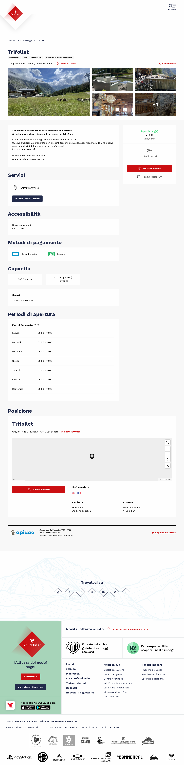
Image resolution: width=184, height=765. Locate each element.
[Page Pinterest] (114, 592)
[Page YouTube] (103, 592)
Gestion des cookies (110, 727)
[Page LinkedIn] (126, 592)
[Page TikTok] (80, 592)
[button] (49, 92)
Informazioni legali (15, 727)
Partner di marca (89, 727)
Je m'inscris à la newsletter (130, 629)
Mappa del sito (34, 727)
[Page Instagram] (57, 592)
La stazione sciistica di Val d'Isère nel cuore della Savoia (39, 721)
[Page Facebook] (69, 592)
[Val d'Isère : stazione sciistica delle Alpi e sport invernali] (13, 12)
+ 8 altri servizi (149, 156)
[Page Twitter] (92, 592)
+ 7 (156, 104)
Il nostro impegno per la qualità (61, 727)
